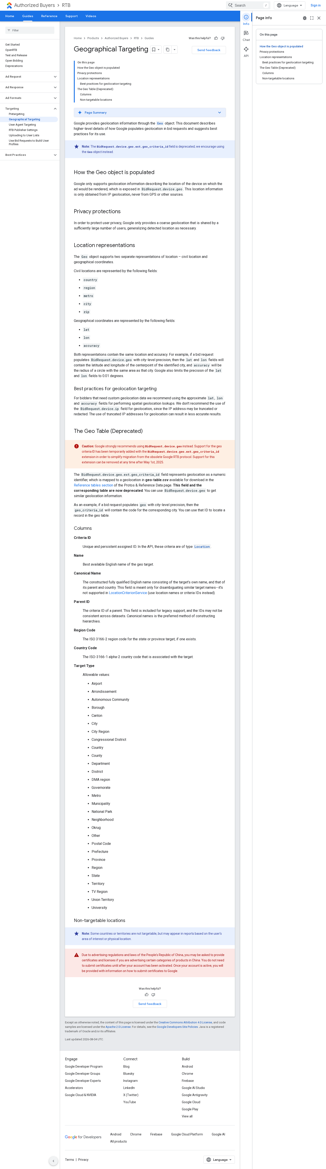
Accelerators (74, 1088)
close (319, 18)
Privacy (83, 1159)
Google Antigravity (195, 1095)
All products (118, 1141)
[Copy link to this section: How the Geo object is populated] (159, 172)
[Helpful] (216, 38)
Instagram (130, 1081)
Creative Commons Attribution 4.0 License (185, 1022)
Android (187, 1066)
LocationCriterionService (128, 593)
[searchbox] (29, 30)
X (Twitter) (130, 1095)
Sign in (316, 5)
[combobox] (248, 5)
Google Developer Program (84, 1066)
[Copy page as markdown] (168, 49)
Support (71, 16)
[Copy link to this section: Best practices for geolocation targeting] (161, 389)
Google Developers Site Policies (177, 1026)
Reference (49, 16)
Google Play (190, 1109)
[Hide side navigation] (53, 1161)
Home (9, 16)
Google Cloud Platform (187, 1134)
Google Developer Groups (82, 1073)
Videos (91, 16)
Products (93, 38)
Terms (69, 1159)
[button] (26, 76)
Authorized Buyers (34, 5)
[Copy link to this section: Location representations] (139, 245)
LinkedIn (129, 1088)
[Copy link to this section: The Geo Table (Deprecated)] (147, 431)
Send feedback (208, 50)
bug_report (304, 18)
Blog (126, 1066)
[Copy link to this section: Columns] (96, 528)
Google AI (218, 1134)
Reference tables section (93, 485)
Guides (27, 16)
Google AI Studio (193, 1088)
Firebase (188, 1081)
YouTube (129, 1102)
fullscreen (311, 18)
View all (187, 1116)
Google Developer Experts (83, 1081)
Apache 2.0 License (118, 1026)
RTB (66, 5)
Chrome (187, 1073)
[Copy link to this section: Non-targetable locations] (129, 921)
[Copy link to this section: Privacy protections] (125, 212)
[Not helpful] (222, 38)
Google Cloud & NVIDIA (80, 1095)
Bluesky (128, 1073)
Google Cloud (191, 1102)
